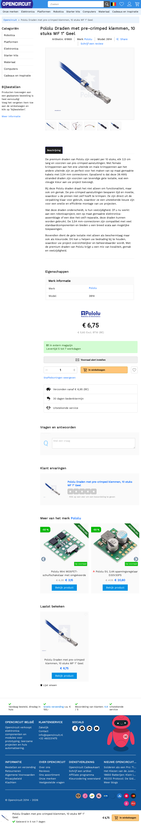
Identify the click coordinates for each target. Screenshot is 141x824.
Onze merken (10, 11)
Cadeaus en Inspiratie (125, 11)
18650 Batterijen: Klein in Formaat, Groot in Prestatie (120, 774)
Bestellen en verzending (20, 767)
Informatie (13, 762)
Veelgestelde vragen (51, 782)
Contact (43, 731)
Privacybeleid (13, 778)
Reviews (44, 771)
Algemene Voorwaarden (20, 774)
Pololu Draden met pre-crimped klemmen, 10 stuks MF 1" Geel (100, 483)
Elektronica (28, 11)
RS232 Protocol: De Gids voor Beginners (120, 778)
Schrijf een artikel (80, 771)
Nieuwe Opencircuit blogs (120, 762)
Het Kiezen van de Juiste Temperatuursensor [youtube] (120, 771)
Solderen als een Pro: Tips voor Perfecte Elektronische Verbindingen (120, 767)
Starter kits (73, 11)
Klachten (10, 782)
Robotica (58, 11)
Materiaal (104, 11)
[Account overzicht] (128, 4)
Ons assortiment (49, 774)
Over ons (44, 767)
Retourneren (13, 771)
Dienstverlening (81, 762)
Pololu (93, 288)
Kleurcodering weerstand (84, 778)
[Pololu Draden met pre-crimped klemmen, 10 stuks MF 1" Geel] (50, 126)
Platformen (44, 11)
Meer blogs (111, 782)
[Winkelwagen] (135, 4)
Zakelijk (43, 727)
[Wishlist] (120, 4)
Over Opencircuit (52, 762)
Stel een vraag (61, 440)
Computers (89, 11)
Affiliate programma (81, 774)
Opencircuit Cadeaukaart (84, 767)
